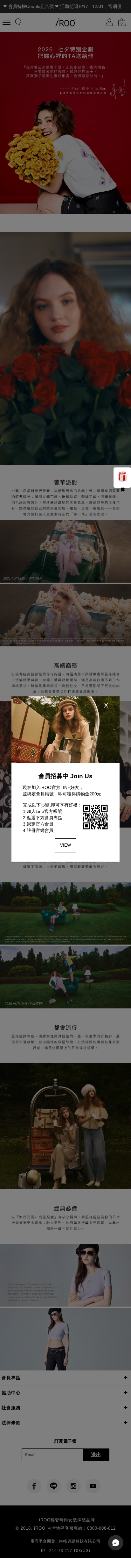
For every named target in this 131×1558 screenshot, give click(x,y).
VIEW (65, 845)
